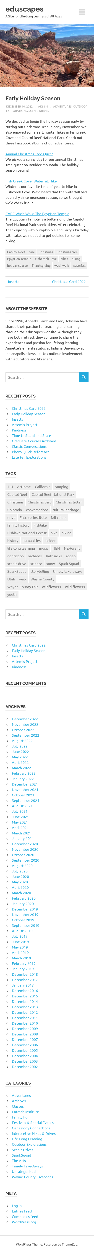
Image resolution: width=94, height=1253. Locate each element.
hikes (64, 258)
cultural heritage (65, 509)
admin (43, 106)
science (36, 563)
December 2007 (25, 1039)
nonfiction (15, 555)
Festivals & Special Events (33, 1122)
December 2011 (25, 1017)
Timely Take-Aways (27, 1166)
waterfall (79, 265)
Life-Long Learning (27, 1138)
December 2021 (25, 784)
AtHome (24, 486)
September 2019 (25, 925)
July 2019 (20, 936)
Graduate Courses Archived (34, 440)
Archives (19, 1100)
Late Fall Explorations (29, 457)
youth (12, 594)
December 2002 (25, 1066)
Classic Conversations (29, 446)
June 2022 (20, 751)
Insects (13, 281)
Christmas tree (67, 252)
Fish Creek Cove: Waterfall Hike (31, 181)
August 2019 (22, 930)
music (43, 548)
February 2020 (24, 898)
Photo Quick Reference (31, 451)
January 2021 (23, 838)
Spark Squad (69, 563)
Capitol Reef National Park (52, 494)
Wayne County (42, 579)
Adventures (62, 106)
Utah (11, 579)
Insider (50, 540)
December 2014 (25, 1001)
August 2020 (22, 865)
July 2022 (20, 746)
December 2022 (25, 718)
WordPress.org (24, 1221)
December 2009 (25, 1028)
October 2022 (23, 729)
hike (54, 532)
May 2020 (20, 881)
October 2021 (23, 795)
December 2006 (25, 1044)
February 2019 (24, 963)
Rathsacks (54, 555)
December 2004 (25, 1055)
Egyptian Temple (19, 258)
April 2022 (20, 762)
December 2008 (25, 1034)
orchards (35, 555)
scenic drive (16, 563)
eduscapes (24, 9)
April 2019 (20, 952)
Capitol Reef (16, 252)
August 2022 (22, 740)
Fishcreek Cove (46, 258)
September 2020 (25, 860)
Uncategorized (24, 1171)
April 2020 (20, 887)
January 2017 (23, 985)
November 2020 (25, 849)
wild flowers (75, 586)
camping (61, 486)
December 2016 (25, 990)
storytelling (40, 571)
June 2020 (20, 876)
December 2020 (25, 843)
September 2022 (25, 735)
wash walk (61, 265)
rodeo (71, 555)
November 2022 (25, 724)
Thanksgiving (41, 265)
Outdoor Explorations (29, 1144)
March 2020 (21, 892)
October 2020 (23, 854)
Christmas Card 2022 (69, 281)
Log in (17, 1205)
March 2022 (21, 767)
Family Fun (20, 1117)
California (42, 486)
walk (22, 579)
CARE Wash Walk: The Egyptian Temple (37, 213)
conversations (37, 509)
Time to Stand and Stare (31, 435)
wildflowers (51, 586)
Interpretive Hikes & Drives (34, 1133)
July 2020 (20, 871)
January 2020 (23, 903)
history (12, 540)
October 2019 (23, 920)
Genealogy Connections (31, 1128)
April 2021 (20, 827)
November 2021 (25, 789)
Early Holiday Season (28, 413)
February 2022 (24, 773)
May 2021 (20, 822)
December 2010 (25, 1023)
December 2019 (25, 909)
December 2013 (25, 1006)
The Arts (19, 1160)
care (32, 252)
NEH (56, 548)
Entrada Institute (33, 517)
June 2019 (20, 941)
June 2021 (20, 816)
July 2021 (20, 811)
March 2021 (21, 833)
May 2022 (20, 757)
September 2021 (25, 800)
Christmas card (40, 502)
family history (18, 525)
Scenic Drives (39, 111)
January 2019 (23, 968)
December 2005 (25, 1050)
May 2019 (20, 947)
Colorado (14, 509)
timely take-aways (67, 571)
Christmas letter (69, 502)
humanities (32, 540)
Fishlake (40, 525)
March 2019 (21, 958)
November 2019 (25, 914)
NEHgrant (72, 548)
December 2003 (25, 1061)
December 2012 (25, 1012)
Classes (18, 1106)
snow (50, 563)
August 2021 (22, 805)
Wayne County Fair (22, 586)
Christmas (46, 252)
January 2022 (23, 778)
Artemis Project (24, 424)
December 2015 (25, 996)
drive (11, 517)
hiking (76, 258)
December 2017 (25, 979)
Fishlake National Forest (27, 532)
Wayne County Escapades (32, 1176)
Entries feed (22, 1211)
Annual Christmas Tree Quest (29, 153)
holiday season (17, 265)
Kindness (19, 430)
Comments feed (25, 1216)
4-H (10, 486)
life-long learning (21, 548)
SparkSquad (16, 571)
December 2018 (25, 974)
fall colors (58, 517)
